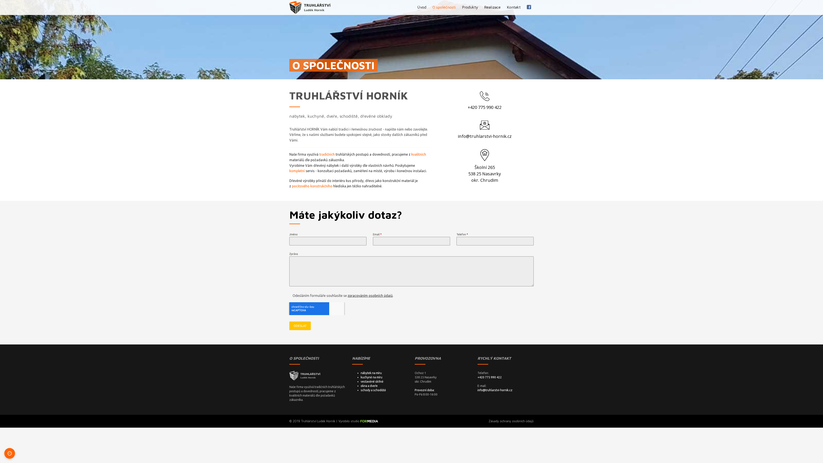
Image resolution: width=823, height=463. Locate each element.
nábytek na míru (371, 373)
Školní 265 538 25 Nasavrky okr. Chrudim (484, 173)
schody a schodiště (373, 390)
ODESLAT (300, 326)
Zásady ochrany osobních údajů (511, 421)
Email (377, 234)
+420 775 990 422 (485, 107)
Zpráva (293, 254)
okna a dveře (369, 386)
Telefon (462, 234)
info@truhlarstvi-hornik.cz (485, 136)
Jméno (293, 234)
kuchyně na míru (371, 377)
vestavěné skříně (372, 381)
